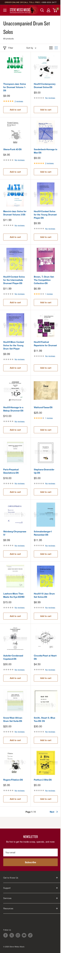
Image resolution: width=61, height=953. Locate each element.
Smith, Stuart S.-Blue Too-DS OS (44, 719)
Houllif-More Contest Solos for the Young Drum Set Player (13, 345)
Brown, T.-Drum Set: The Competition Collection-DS (44, 280)
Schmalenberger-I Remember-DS (43, 533)
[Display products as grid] (50, 47)
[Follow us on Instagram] (18, 935)
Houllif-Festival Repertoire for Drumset (45, 343)
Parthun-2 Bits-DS (43, 779)
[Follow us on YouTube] (24, 935)
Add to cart (15, 109)
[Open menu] (5, 10)
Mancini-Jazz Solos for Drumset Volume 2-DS (14, 213)
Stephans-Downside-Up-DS (44, 471)
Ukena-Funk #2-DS (12, 149)
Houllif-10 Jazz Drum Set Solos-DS (44, 595)
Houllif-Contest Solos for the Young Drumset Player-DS (45, 214)
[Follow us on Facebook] (5, 935)
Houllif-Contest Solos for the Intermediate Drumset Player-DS (14, 280)
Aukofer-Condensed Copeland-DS (13, 657)
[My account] (48, 10)
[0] (55, 10)
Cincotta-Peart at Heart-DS (45, 657)
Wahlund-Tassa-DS (43, 407)
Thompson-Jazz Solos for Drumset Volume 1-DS (14, 87)
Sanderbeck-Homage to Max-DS (45, 151)
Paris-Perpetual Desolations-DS (11, 471)
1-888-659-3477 (48, 2)
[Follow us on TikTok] (30, 935)
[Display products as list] (56, 47)
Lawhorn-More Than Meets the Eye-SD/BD (13, 595)
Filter (10, 47)
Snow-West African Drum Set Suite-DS (12, 719)
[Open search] (42, 10)
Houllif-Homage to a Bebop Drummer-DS (13, 409)
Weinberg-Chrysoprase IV (14, 533)
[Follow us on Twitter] (11, 935)
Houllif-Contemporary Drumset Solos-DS (44, 85)
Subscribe (30, 862)
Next (52, 811)
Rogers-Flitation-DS (13, 779)
